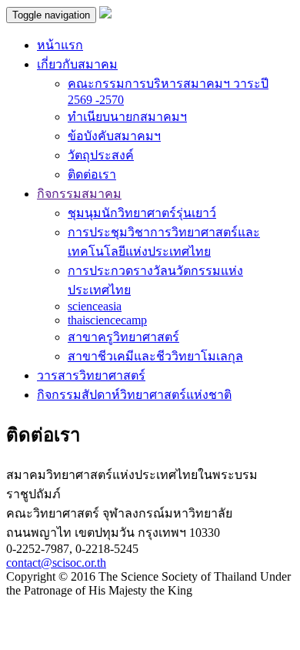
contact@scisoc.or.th (56, 562)
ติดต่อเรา (92, 174)
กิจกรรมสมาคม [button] (79, 193)
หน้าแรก (60, 45)
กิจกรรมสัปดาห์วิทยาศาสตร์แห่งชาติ (134, 394)
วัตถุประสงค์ (101, 155)
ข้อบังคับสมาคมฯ (114, 135)
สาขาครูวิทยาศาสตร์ (123, 336)
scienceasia (95, 306)
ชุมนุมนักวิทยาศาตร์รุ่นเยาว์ (142, 212)
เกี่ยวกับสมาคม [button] (77, 64)
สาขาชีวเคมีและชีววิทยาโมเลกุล (155, 356)
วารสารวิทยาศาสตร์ (91, 375)
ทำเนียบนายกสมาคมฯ (127, 116)
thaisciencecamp (107, 320)
